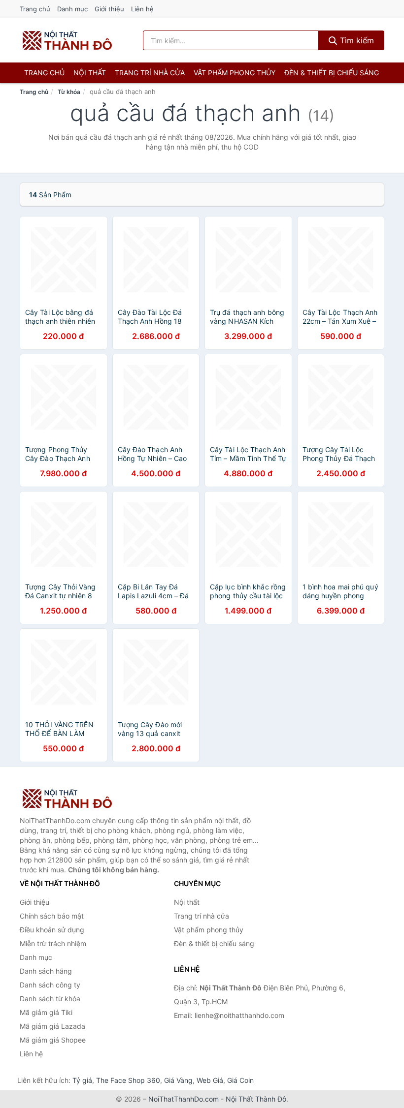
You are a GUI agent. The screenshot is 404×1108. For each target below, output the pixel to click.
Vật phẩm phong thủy (234, 72)
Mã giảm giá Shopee (53, 1040)
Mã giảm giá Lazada (52, 1026)
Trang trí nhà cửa (150, 72)
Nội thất (89, 72)
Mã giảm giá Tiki (46, 1012)
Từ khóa (69, 91)
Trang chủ (35, 9)
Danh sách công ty (50, 985)
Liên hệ (142, 9)
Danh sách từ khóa (50, 998)
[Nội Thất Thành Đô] (69, 798)
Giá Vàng (178, 1080)
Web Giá (210, 1080)
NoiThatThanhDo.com (183, 1099)
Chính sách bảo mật (52, 916)
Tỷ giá (82, 1080)
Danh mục (72, 9)
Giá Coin (240, 1080)
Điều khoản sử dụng (52, 929)
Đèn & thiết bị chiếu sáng (331, 72)
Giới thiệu (109, 9)
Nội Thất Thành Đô (256, 1099)
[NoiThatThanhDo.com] (67, 40)
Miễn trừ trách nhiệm (53, 943)
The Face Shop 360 (128, 1080)
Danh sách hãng (46, 971)
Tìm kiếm (355, 40)
